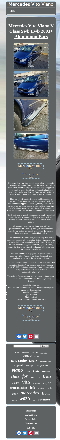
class (15, 376)
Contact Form (31, 415)
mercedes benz (45, 362)
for (25, 376)
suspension (43, 365)
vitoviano (25, 353)
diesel (17, 353)
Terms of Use (31, 423)
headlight (30, 365)
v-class (36, 383)
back (28, 371)
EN (28, 427)
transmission (18, 387)
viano (17, 370)
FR (33, 427)
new (34, 400)
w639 (25, 398)
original (18, 365)
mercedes (30, 392)
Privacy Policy (31, 419)
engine (41, 388)
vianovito (46, 372)
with (39, 378)
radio (49, 388)
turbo (37, 356)
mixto (35, 352)
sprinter (44, 399)
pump (14, 400)
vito (26, 382)
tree (33, 377)
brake (36, 371)
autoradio (43, 353)
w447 (15, 383)
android (27, 355)
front (46, 393)
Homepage (31, 411)
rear (15, 393)
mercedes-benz (24, 360)
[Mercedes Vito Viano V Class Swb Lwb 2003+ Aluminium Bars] (31, 56)
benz (47, 376)
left (32, 387)
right (47, 383)
